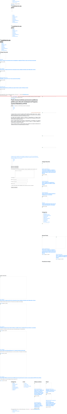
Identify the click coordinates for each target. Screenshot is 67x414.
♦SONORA (3, 45)
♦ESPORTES (3, 47)
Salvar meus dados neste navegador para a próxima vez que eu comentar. (23, 185)
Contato (25, 383)
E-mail (12, 181)
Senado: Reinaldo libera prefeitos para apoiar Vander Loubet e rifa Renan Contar (14, 87)
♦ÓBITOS (3, 49)
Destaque (45, 221)
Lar (11, 96)
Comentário (13, 177)
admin (14, 105)
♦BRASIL (1, 77)
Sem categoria (2, 68)
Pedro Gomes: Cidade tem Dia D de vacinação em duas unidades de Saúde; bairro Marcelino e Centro (18, 69)
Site (11, 183)
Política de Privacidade (27, 386)
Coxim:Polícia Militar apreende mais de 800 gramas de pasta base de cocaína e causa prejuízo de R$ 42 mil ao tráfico (20, 377)
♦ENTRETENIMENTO (5, 48)
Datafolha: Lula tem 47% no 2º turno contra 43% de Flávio (10, 78)
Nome (12, 179)
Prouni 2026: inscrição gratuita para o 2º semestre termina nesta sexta (12, 350)
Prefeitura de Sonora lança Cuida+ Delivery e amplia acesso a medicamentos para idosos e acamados (18, 327)
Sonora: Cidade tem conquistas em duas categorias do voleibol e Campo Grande (48, 183)
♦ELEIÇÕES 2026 (4, 50)
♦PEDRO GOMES (4, 44)
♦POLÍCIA (3, 46)
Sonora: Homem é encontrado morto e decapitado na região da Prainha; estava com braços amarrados (18, 60)
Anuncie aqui (26, 384)
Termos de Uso (26, 385)
